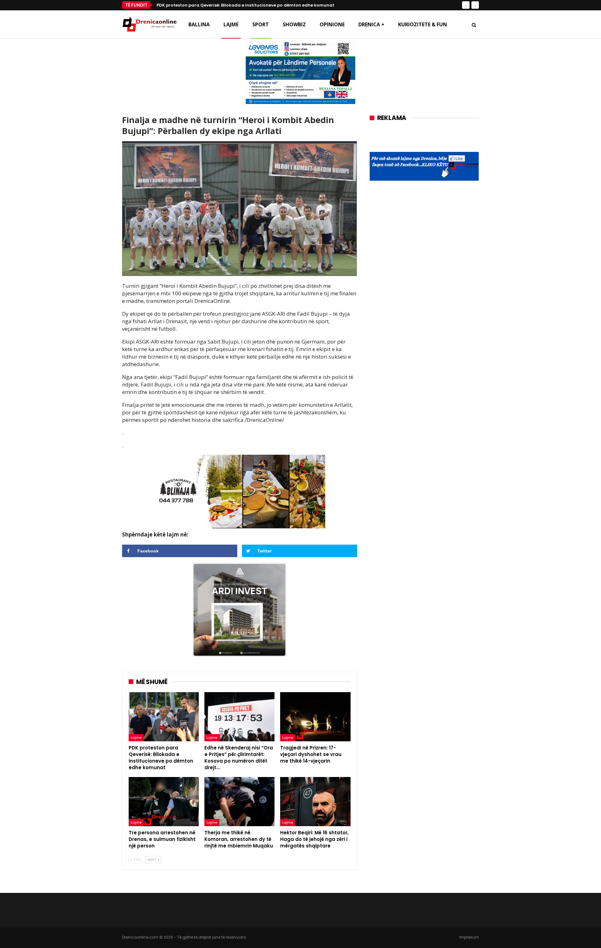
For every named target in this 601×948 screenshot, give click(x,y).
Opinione (332, 24)
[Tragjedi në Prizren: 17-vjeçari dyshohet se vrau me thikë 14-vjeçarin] (315, 716)
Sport (260, 24)
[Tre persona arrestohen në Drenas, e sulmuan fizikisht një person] (164, 801)
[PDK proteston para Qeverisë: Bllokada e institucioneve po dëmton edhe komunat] (164, 716)
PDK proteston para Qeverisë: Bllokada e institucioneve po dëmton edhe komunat (245, 5)
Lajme (231, 24)
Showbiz (294, 24)
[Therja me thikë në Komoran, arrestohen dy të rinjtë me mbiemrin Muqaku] (239, 801)
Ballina (199, 24)
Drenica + (371, 24)
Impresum (469, 937)
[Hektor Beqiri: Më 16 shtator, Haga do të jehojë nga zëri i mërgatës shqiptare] (315, 801)
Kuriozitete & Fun (422, 24)
